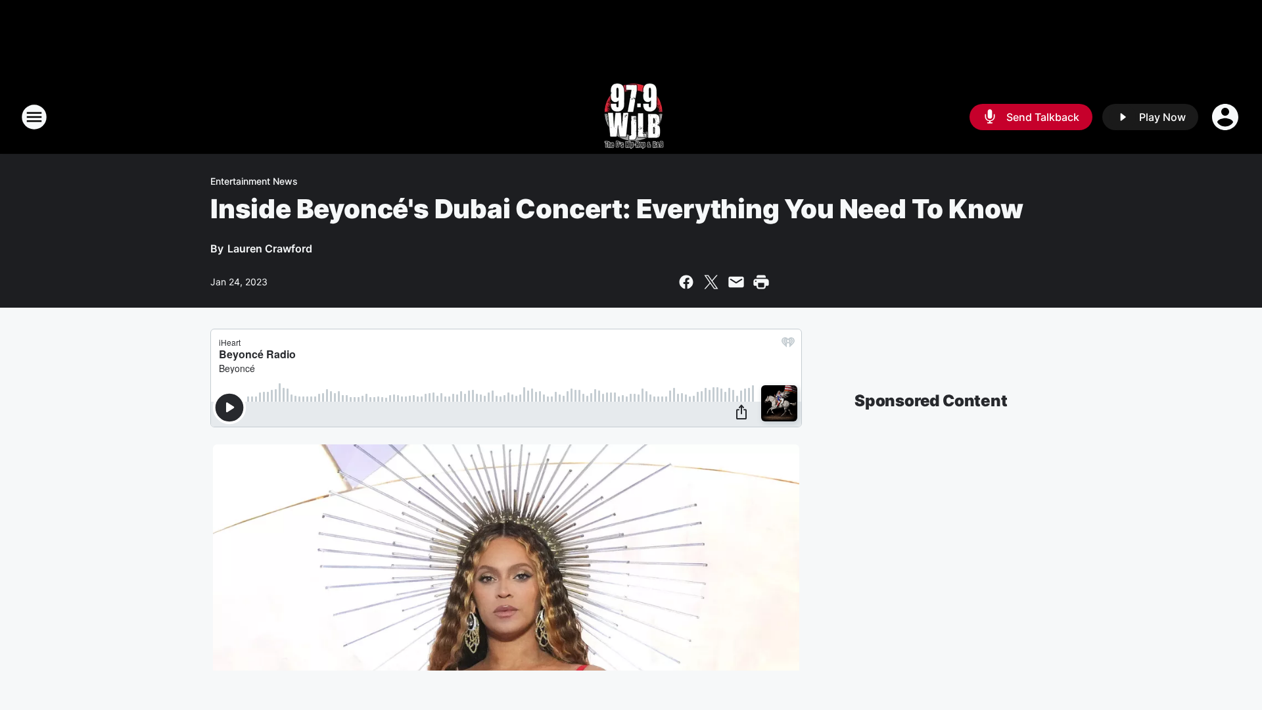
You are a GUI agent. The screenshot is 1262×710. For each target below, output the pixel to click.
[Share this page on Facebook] (686, 282)
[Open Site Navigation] (34, 117)
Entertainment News (254, 181)
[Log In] (1226, 117)
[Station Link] (631, 117)
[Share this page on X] (711, 282)
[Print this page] (761, 282)
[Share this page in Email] (736, 282)
